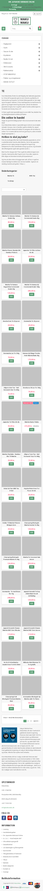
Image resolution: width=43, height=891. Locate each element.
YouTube (9, 818)
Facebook (4, 818)
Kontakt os (6, 869)
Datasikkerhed (7, 844)
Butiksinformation (11, 878)
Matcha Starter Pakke (32, 422)
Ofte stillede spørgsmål (10, 841)
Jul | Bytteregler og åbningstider (13, 847)
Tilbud (5, 860)
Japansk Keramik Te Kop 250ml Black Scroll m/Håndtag (32, 594)
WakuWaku (17, 883)
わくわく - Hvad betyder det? (12, 838)
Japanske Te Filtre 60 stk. (11, 422)
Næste (37, 721)
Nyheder (5, 863)
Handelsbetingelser (9, 832)
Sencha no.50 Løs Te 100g (31, 388)
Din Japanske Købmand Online (13, 835)
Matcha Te (10, 176)
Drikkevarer (7, 63)
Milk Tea (32, 176)
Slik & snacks (8, 67)
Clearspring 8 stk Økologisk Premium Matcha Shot (11, 699)
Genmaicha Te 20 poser (31, 321)
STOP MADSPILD (10, 74)
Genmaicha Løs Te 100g (11, 353)
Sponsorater (7, 850)
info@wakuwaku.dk (8, 807)
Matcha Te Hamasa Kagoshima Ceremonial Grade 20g (11, 287)
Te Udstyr (11, 181)
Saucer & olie (8, 51)
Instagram (15, 818)
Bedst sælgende (8, 866)
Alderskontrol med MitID (11, 857)
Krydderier (7, 55)
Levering (5, 829)
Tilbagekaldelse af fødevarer (12, 853)
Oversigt (5, 872)
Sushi (5, 48)
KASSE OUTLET (9, 82)
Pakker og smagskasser (12, 78)
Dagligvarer (7, 44)
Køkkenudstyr (8, 70)
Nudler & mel (8, 59)
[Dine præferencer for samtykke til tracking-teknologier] (4, 887)
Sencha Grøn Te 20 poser (11, 321)
